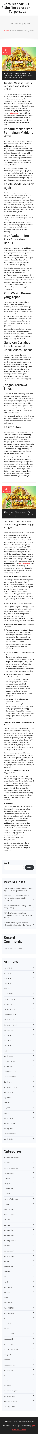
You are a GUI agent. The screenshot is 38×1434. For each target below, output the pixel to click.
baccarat (7, 1163)
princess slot (8, 1266)
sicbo (6, 1297)
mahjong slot (18, 75)
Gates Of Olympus (11, 1199)
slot (5, 1318)
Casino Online (9, 1173)
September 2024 (10, 1087)
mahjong (7, 1225)
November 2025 (10, 1014)
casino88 (7, 1178)
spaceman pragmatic (11, 1391)
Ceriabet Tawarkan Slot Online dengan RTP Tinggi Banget (19, 524)
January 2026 (9, 1004)
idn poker (7, 1204)
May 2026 (7, 983)
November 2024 (10, 1077)
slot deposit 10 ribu (11, 1349)
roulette (7, 1272)
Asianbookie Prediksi (11, 1157)
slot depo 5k (8, 1339)
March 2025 (8, 1056)
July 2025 (7, 1035)
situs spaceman (9, 1313)
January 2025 (9, 1066)
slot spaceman (9, 1365)
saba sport (8, 1287)
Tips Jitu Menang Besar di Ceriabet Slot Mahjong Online (18, 85)
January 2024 (9, 1129)
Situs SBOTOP (9, 1308)
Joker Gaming (9, 1209)
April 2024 (7, 1113)
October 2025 (9, 1020)
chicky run (7, 1183)
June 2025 (7, 1040)
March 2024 (8, 1118)
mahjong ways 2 (10, 1240)
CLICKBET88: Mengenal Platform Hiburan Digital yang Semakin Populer (18, 924)
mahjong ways (21, 73)
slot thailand (8, 1370)
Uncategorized (9, 1406)
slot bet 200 (8, 1328)
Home (6, 31)
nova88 (6, 1261)
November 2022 (10, 1134)
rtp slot (6, 1282)
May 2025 (7, 1046)
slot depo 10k (9, 1334)
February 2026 (9, 999)
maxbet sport (9, 1251)
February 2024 (9, 1123)
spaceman (7, 1386)
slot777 (7, 1375)
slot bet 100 (8, 1323)
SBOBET (7, 1292)
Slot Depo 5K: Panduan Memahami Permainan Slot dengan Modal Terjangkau (16, 898)
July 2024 (7, 1097)
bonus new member (11, 1168)
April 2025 (7, 1051)
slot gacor (7, 1354)
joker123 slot (9, 1214)
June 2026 (7, 978)
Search (6, 863)
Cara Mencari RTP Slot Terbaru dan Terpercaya (17, 7)
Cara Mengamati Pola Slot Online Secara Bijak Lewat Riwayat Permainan (18, 889)
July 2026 (7, 973)
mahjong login (8, 75)
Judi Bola (7, 1220)
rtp (5, 1277)
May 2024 (7, 1108)
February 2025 (9, 1061)
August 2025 (8, 1030)
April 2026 (7, 989)
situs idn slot (8, 1303)
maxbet (7, 1246)
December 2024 (10, 1071)
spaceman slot (9, 1396)
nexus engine (9, 1256)
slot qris (7, 1360)
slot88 (6, 1380)
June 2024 (7, 1103)
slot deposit (8, 1344)
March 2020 (8, 1139)
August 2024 (8, 1092)
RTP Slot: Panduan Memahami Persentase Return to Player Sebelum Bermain (18, 915)
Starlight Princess (10, 1401)
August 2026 (8, 968)
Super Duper (9, 73)
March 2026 (8, 994)
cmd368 (7, 1194)
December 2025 (10, 1009)
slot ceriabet (8, 77)
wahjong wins (17, 77)
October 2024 (9, 1082)
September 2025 (10, 1025)
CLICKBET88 (8, 1189)
